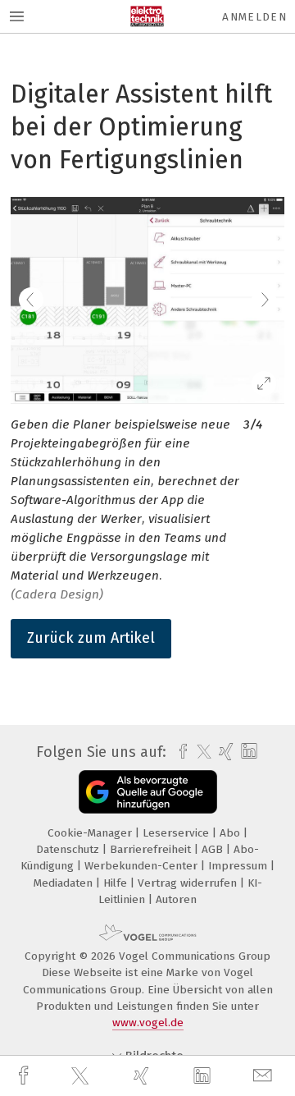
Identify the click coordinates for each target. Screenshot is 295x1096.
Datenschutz (69, 849)
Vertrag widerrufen (189, 883)
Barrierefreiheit (152, 849)
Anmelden (254, 17)
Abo (231, 833)
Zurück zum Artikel (91, 638)
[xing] (143, 1076)
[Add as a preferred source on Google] (148, 792)
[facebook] (25, 1076)
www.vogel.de (148, 1023)
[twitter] (82, 1076)
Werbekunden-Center (142, 866)
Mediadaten (65, 883)
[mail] (264, 1076)
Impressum (239, 866)
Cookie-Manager (91, 833)
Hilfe (116, 883)
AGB (214, 849)
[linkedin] (204, 1076)
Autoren (176, 899)
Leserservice (177, 833)
